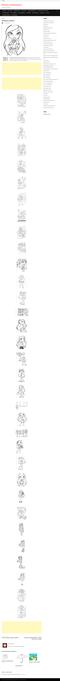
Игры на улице (9, 10)
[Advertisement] (22, 69)
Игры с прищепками (21, 12)
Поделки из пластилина (48, 50)
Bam (25, 679)
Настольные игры (46, 41)
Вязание (45, 24)
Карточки (45, 34)
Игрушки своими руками (32, 10)
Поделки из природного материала (50, 52)
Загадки (45, 26)
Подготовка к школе (47, 49)
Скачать (44, 93)
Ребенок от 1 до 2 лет (47, 91)
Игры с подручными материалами (50, 79)
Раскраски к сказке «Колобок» (34, 662)
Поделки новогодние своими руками (50, 57)
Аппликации (45, 98)
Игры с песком (42, 12)
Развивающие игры (17, 10)
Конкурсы (45, 36)
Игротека (47, 12)
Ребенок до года (46, 90)
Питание (45, 47)
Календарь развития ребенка (49, 33)
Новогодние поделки (47, 43)
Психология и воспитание (48, 63)
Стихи (44, 95)
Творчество (45, 97)
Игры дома (4, 10)
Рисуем (44, 103)
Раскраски (3, 18)
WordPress (22, 679)
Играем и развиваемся (12, 5)
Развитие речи (46, 86)
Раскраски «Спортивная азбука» (7, 661)
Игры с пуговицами (13, 12)
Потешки (45, 60)
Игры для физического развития (42, 10)
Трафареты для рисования (48, 105)
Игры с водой (28, 12)
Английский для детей (47, 20)
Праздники (45, 62)
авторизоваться (23, 674)
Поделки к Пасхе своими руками (49, 55)
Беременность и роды (47, 22)
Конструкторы (46, 38)
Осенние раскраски (18, 665)
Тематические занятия (47, 107)
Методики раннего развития (49, 40)
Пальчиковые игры (47, 45)
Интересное (45, 31)
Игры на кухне (24, 10)
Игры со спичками (35, 12)
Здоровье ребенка (47, 27)
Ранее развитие (46, 88)
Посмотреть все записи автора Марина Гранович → (16, 646)
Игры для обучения (5, 12)
